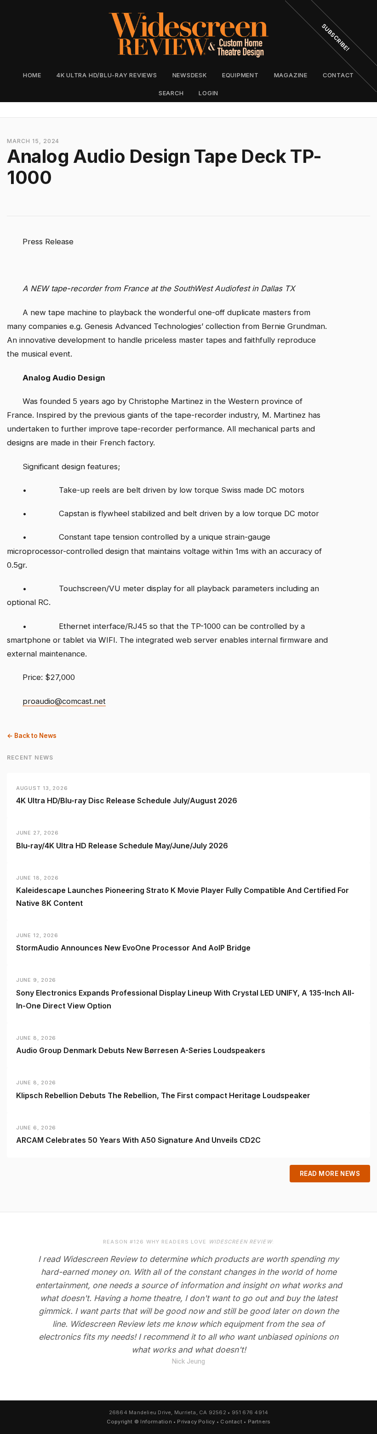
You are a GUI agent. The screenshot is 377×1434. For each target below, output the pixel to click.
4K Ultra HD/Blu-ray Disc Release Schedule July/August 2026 (126, 800)
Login (208, 93)
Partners (259, 1421)
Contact (231, 1421)
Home (32, 75)
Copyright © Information (139, 1421)
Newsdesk (189, 75)
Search (171, 93)
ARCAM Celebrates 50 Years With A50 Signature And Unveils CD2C (138, 1140)
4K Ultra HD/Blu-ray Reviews (107, 75)
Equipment (240, 75)
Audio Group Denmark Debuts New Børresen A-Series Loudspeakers (140, 1050)
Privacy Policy (196, 1421)
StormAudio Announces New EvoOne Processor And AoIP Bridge (133, 947)
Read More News (330, 1173)
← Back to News (32, 735)
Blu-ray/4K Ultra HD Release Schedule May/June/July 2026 (122, 845)
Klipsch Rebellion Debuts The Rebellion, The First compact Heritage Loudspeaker (163, 1095)
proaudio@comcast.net (64, 701)
